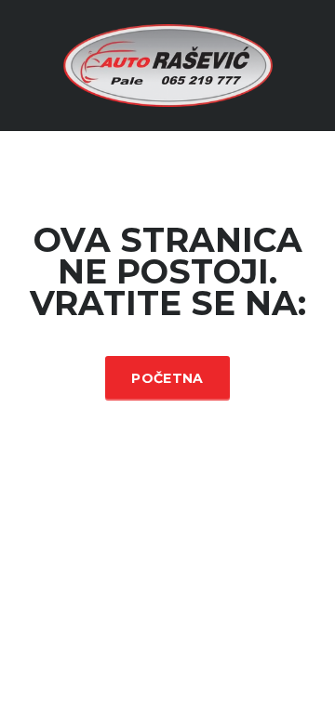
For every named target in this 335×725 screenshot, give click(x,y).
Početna (167, 378)
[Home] (168, 64)
